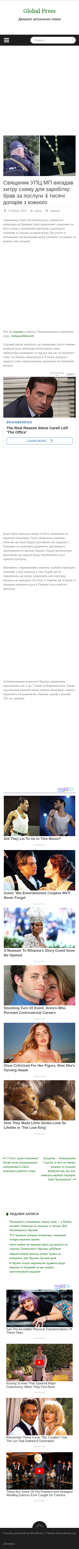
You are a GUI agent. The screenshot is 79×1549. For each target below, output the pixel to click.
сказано (18, 332)
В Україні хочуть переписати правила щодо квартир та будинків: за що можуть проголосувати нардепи (37, 1267)
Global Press (39, 11)
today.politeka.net (22, 336)
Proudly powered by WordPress (23, 1533)
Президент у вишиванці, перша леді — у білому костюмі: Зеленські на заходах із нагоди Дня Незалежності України (40, 1226)
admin (38, 211)
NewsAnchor (64, 1533)
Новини (55, 211)
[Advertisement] (39, 87)
